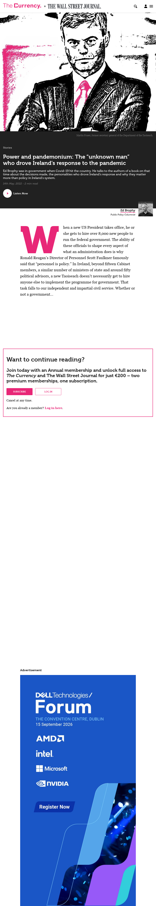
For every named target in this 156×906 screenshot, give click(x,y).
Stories (7, 147)
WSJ (51, 5)
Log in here (53, 408)
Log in (48, 391)
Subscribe (19, 391)
